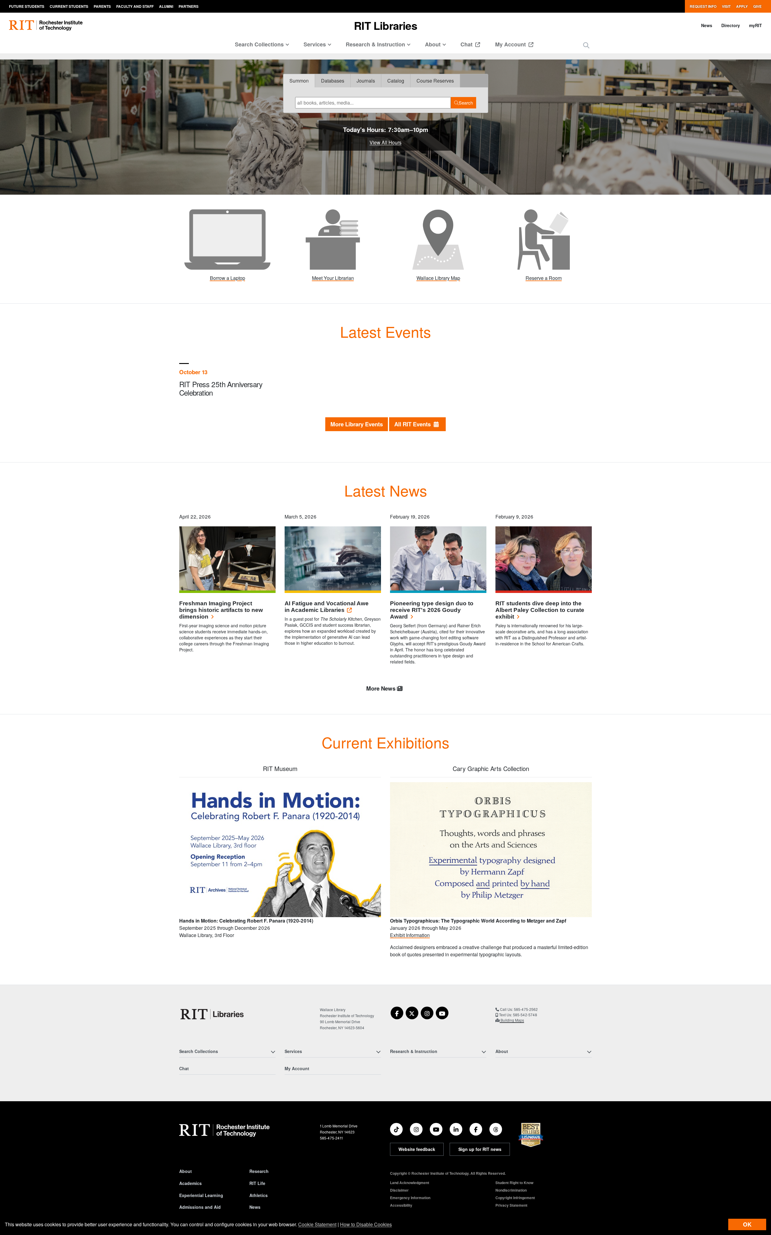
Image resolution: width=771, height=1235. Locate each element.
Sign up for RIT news (479, 1149)
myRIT (755, 25)
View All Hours (385, 142)
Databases (332, 80)
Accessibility (401, 1205)
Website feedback (416, 1149)
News (706, 25)
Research (259, 1171)
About (185, 1171)
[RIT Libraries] (212, 1014)
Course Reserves (435, 80)
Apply (742, 6)
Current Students (69, 6)
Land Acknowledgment (409, 1182)
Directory (730, 25)
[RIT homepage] (46, 25)
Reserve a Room (544, 277)
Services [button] (315, 44)
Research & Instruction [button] (375, 44)
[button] (586, 45)
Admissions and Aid (200, 1207)
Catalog (395, 80)
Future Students (26, 6)
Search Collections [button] (259, 44)
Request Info (703, 6)
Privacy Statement (511, 1205)
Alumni (166, 6)
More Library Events (356, 424)
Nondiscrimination (511, 1190)
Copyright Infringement (515, 1197)
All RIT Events (414, 424)
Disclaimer (399, 1190)
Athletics (258, 1195)
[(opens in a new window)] (543, 238)
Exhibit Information (410, 935)
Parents (102, 6)
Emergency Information (410, 1197)
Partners (188, 6)
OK (747, 1224)
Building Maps (512, 1020)
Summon (299, 80)
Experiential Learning (201, 1195)
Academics (190, 1183)
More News (381, 688)
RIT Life (257, 1183)
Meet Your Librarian (333, 277)
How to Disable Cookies (366, 1224)
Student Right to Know (514, 1182)
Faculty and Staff (135, 6)
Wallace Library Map (438, 277)
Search (466, 102)
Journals (366, 80)
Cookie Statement (317, 1224)
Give (757, 6)
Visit (726, 6)
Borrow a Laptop (227, 277)
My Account (511, 44)
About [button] (433, 44)
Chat (467, 44)
